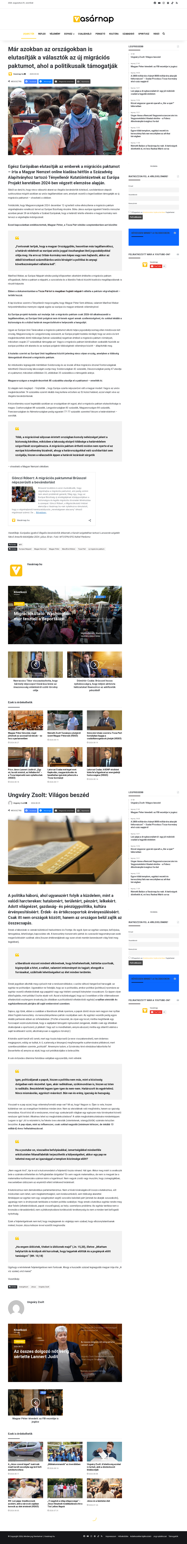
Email (131, 186)
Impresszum (111, 1536)
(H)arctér (19, 604)
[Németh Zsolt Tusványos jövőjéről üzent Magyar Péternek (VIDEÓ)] (65, 720)
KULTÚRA (113, 34)
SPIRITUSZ (143, 34)
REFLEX (42, 34)
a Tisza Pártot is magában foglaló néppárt (59, 291)
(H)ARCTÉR (28, 34)
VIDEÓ (156, 34)
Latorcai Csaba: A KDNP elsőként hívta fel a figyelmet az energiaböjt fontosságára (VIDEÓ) (103, 772)
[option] (65, 615)
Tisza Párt (82, 549)
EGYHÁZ (68, 34)
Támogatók (173, 1536)
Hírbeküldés (123, 1536)
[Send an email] (25, 74)
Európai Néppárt (25, 549)
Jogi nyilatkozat (160, 1536)
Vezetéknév (133, 195)
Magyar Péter (54, 549)
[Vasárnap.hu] (93, 18)
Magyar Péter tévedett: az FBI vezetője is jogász (43, 616)
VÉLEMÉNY (55, 34)
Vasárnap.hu (18, 74)
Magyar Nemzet (40, 549)
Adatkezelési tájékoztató (140, 1536)
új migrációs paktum (96, 549)
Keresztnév (133, 203)
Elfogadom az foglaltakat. (153, 212)
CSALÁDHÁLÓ (84, 34)
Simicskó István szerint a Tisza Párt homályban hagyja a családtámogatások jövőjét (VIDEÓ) (104, 736)
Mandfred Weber (68, 549)
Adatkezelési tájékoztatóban (154, 212)
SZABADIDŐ (128, 34)
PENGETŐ (100, 34)
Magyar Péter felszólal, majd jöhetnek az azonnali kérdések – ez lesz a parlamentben (25, 736)
